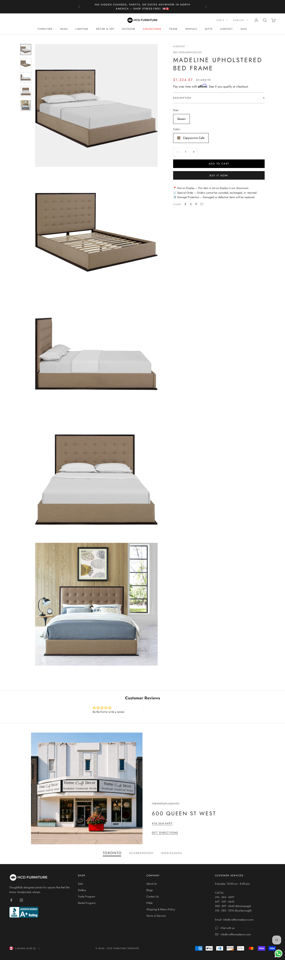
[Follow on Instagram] (21, 900)
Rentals (191, 29)
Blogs (149, 890)
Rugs (64, 29)
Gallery (82, 890)
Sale (244, 29)
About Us (151, 884)
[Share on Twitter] (190, 204)
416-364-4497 (162, 823)
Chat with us (227, 928)
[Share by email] (201, 204)
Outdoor (128, 29)
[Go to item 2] (25, 63)
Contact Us (152, 896)
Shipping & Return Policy (160, 909)
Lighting (81, 29)
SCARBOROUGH (141, 853)
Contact (226, 29)
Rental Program (87, 903)
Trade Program (86, 896)
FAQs (149, 903)
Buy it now (219, 175)
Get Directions (165, 833)
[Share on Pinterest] (196, 204)
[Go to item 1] (25, 49)
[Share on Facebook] (185, 204)
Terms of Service (156, 916)
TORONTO (112, 853)
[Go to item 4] (25, 91)
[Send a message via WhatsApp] (278, 953)
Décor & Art (105, 29)
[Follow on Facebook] (11, 900)
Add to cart (219, 163)
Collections (152, 29)
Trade (173, 29)
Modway (179, 46)
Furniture (45, 29)
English (238, 20)
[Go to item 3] (25, 77)
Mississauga (171, 853)
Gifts (208, 29)
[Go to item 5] (25, 105)
